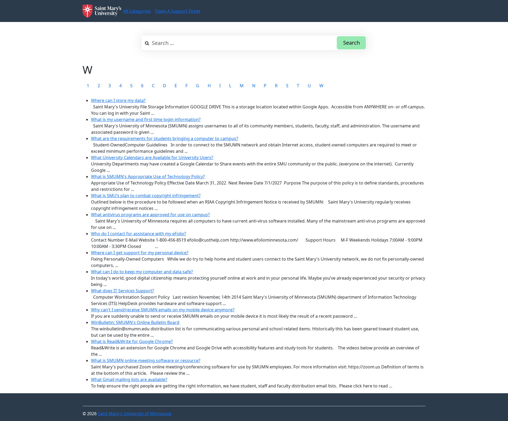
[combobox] (254, 43)
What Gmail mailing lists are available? (129, 379)
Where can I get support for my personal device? (139, 253)
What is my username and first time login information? (146, 119)
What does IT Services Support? (122, 291)
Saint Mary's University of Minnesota (134, 414)
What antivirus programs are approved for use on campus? (150, 215)
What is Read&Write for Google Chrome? (132, 341)
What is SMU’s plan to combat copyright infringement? (146, 195)
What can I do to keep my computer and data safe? (142, 272)
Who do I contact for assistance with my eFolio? (138, 234)
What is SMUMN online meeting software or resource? (145, 360)
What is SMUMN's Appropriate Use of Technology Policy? (148, 176)
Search (351, 42)
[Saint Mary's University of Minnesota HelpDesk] (102, 11)
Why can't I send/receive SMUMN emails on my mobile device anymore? (162, 310)
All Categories (137, 11)
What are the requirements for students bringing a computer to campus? (164, 138)
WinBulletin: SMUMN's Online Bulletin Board (135, 322)
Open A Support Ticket (177, 11)
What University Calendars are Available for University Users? (152, 157)
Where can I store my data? (118, 100)
